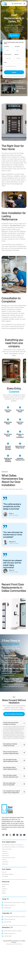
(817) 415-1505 (7, 922)
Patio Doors (4, 851)
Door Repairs (5, 876)
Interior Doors (5, 853)
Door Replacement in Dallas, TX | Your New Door (13, 847)
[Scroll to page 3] (15, 628)
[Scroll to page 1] (11, 628)
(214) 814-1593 (7, 907)
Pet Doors (4, 859)
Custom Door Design (7, 849)
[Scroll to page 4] (17, 628)
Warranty (4, 893)
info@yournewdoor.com (9, 905)
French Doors (5, 862)
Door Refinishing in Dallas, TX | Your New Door (12, 844)
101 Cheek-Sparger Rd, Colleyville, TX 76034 (14, 916)
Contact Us (4, 888)
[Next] (23, 613)
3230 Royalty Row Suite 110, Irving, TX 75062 (14, 902)
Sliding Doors (5, 864)
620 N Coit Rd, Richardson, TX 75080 (12, 931)
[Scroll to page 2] (13, 628)
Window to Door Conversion (8, 857)
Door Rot (4, 872)
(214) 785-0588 (7, 936)
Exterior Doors (5, 855)
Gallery (3, 886)
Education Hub (5, 884)
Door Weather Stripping (7, 874)
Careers (4, 891)
